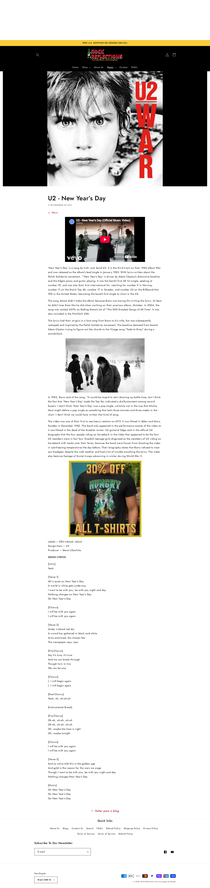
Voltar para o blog (107, 811)
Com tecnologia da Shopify (165, 881)
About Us (55, 828)
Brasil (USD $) (44, 879)
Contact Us (77, 828)
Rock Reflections (147, 881)
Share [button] (55, 212)
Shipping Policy (132, 828)
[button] (37, 54)
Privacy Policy (150, 828)
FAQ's (100, 828)
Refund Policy (113, 828)
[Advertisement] (105, 20)
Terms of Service (86, 833)
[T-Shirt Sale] (105, 499)
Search (89, 828)
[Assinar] (87, 852)
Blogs (66, 828)
